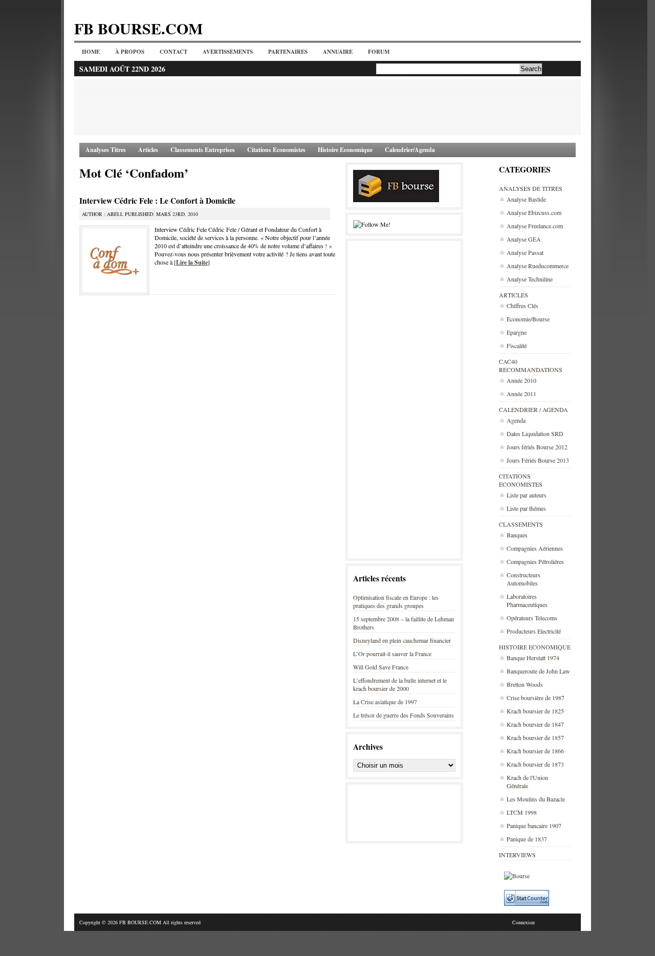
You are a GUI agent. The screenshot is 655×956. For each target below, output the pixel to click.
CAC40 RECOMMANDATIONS (530, 365)
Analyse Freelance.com (535, 226)
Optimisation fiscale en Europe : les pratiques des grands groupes (396, 601)
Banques (517, 535)
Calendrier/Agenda (410, 149)
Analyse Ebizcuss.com (534, 212)
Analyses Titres (105, 149)
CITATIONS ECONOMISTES (520, 480)
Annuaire (338, 52)
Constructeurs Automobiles (523, 579)
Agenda (516, 420)
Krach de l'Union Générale (527, 781)
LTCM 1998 (522, 812)
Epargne (517, 332)
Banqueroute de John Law (538, 671)
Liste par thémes (526, 508)
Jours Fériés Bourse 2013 (538, 460)
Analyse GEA (524, 239)
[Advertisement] (327, 107)
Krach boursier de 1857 (535, 737)
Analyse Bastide (526, 199)
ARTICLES (513, 295)
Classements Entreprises (202, 149)
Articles (148, 149)
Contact (173, 52)
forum (378, 52)
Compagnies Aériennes (535, 548)
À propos (129, 52)
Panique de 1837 (527, 839)
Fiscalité (517, 345)
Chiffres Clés (522, 305)
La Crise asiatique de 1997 (385, 702)
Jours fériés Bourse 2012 (537, 447)
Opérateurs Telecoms (532, 618)
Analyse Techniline (530, 279)
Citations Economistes (276, 149)
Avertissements (228, 52)
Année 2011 (521, 393)
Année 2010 (521, 380)
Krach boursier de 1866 (535, 751)
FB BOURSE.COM (138, 28)
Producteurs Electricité (534, 631)
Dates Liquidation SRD (535, 433)
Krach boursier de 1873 (535, 764)
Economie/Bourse (528, 319)
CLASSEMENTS (521, 524)
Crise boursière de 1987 (535, 697)
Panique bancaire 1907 (534, 825)
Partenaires (288, 52)
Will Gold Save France (380, 667)
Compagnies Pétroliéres (535, 561)
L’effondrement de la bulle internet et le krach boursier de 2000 (400, 684)
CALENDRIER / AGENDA (533, 409)
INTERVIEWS (517, 855)
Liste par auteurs (527, 495)
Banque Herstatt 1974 (533, 658)
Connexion (523, 922)
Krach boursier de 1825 (535, 711)
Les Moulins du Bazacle (536, 799)
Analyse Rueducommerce (538, 266)
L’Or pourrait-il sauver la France (392, 653)
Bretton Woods (525, 684)
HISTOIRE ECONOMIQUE (535, 647)
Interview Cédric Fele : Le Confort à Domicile (157, 200)
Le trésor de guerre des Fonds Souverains (403, 715)
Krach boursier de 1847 (535, 724)
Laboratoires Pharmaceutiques (527, 600)
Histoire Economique (345, 149)
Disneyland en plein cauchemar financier (402, 640)
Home (91, 52)
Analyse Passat (525, 252)
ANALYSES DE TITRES (530, 188)
